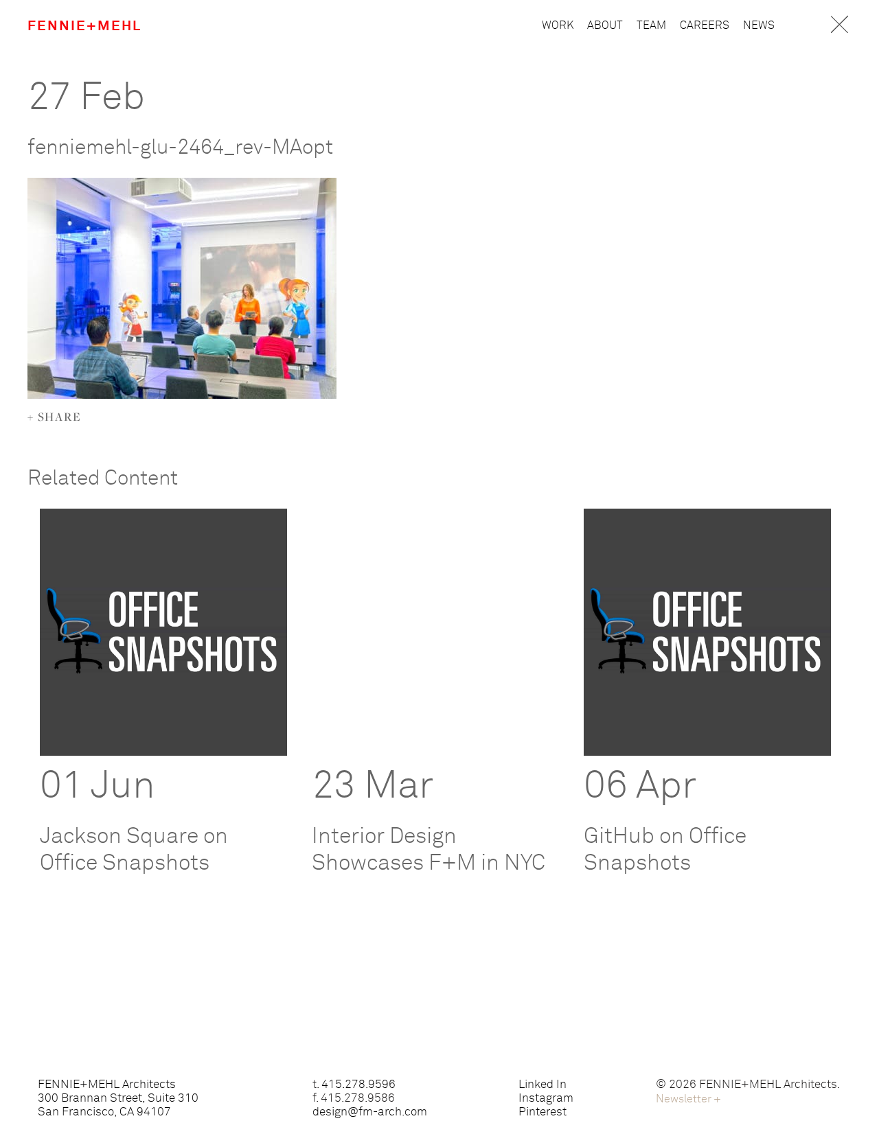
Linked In (542, 1085)
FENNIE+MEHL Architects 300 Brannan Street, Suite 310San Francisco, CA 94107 (118, 1098)
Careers (704, 25)
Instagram (545, 1098)
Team (651, 25)
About (605, 25)
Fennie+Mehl (84, 26)
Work (557, 25)
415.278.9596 (358, 1085)
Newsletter (688, 1098)
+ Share (54, 416)
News (759, 25)
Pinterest (542, 1112)
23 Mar (372, 786)
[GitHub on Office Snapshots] (707, 632)
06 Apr (640, 786)
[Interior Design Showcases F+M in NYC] (435, 632)
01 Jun (97, 786)
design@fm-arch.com (369, 1112)
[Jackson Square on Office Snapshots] (163, 632)
